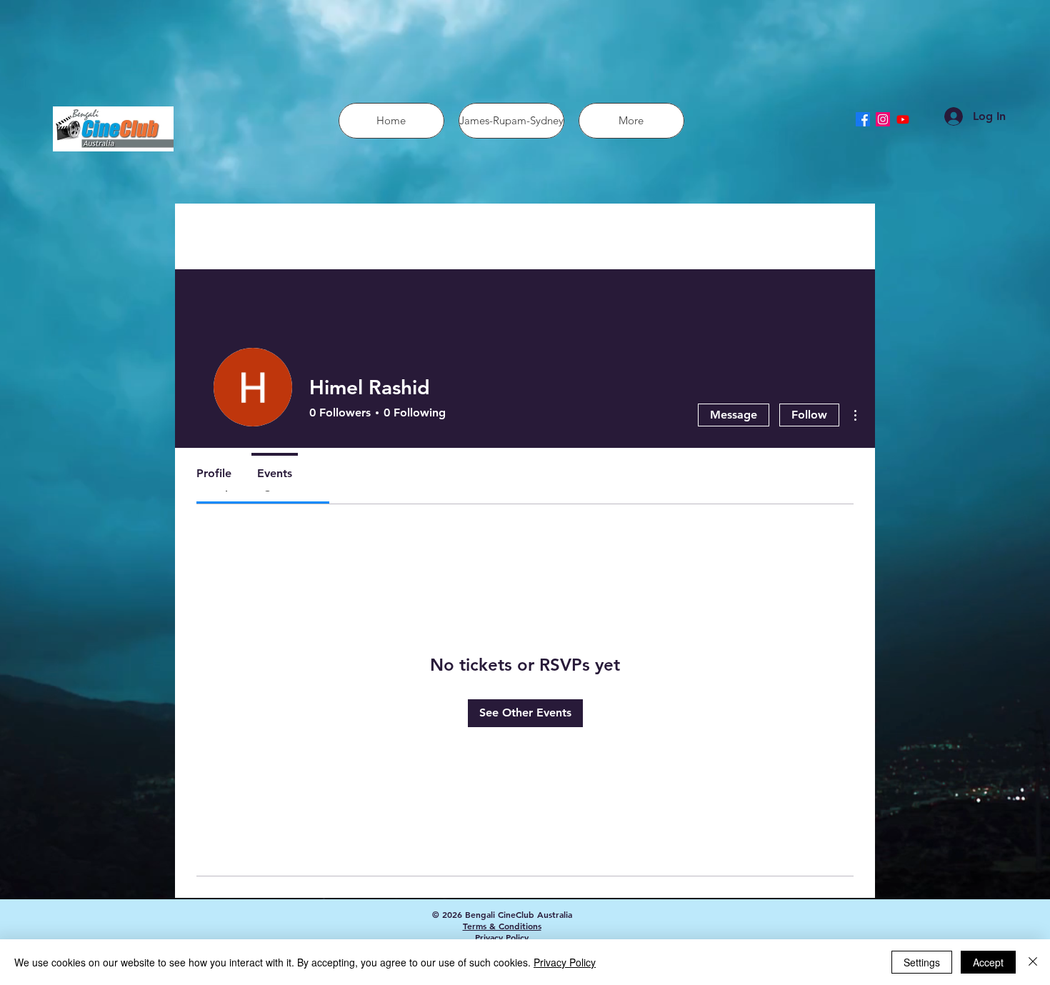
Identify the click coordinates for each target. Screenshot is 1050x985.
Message (733, 414)
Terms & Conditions (502, 925)
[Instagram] (883, 119)
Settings (922, 962)
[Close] (1032, 962)
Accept (988, 962)
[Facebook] (863, 119)
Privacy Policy (502, 937)
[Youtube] (903, 119)
